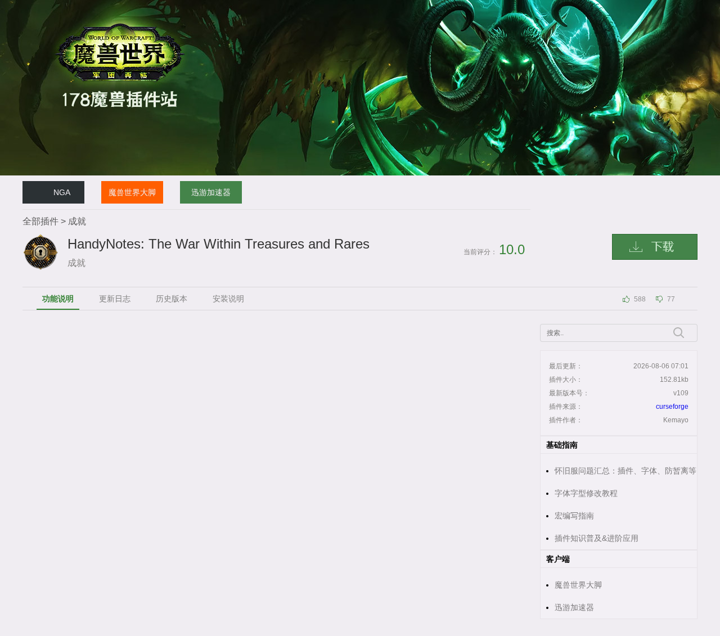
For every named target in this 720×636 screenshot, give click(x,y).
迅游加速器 (211, 192)
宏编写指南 (574, 515)
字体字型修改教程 (586, 493)
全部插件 (40, 221)
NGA (61, 192)
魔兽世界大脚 (132, 192)
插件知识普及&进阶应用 (596, 538)
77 (671, 299)
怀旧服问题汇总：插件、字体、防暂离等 (625, 470)
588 (640, 299)
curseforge (672, 407)
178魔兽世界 (41, 5)
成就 (77, 221)
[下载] (655, 247)
